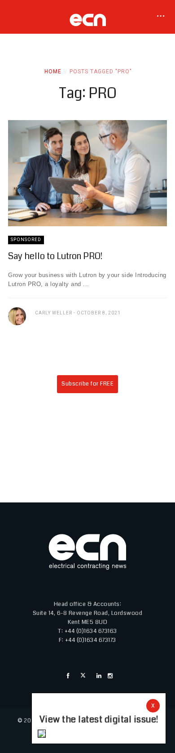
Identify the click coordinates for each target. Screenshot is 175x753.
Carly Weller (53, 312)
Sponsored (26, 239)
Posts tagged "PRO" (101, 71)
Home (52, 71)
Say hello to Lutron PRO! (55, 256)
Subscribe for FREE (87, 384)
